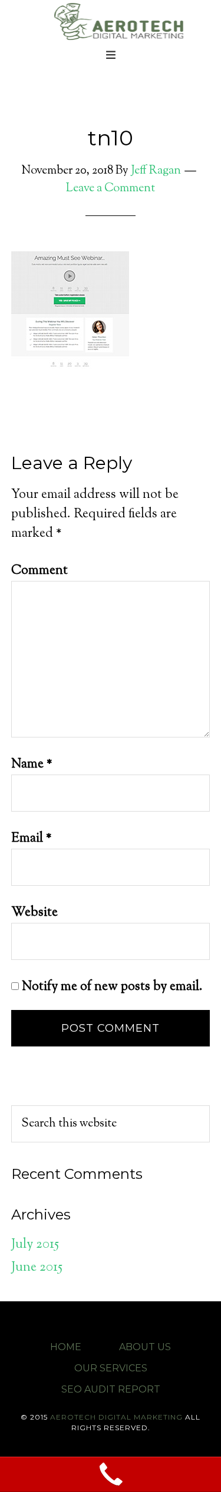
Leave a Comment (110, 188)
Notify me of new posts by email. (112, 987)
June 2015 (36, 1267)
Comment (39, 570)
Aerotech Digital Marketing (116, 1417)
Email (31, 838)
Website (34, 912)
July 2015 (35, 1244)
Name (31, 764)
